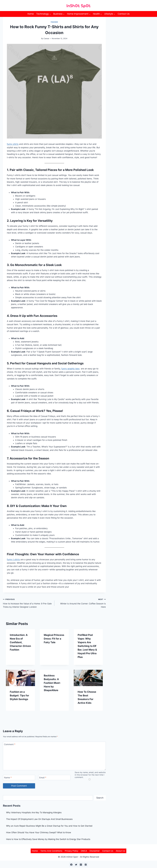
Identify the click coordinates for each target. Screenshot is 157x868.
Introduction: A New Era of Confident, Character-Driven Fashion (20, 642)
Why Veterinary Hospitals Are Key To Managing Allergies (34, 812)
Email (42, 777)
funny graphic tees (70, 368)
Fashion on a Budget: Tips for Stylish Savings (19, 695)
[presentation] (20, 678)
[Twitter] (76, 864)
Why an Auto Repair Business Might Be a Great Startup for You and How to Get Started (49, 826)
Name (8, 777)
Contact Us (124, 13)
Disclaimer (95, 851)
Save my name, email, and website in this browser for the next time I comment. (90, 774)
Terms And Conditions (51, 851)
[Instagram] (81, 864)
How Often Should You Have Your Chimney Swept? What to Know (38, 832)
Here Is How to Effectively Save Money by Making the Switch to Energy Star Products (48, 839)
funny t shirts (13, 559)
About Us (120, 851)
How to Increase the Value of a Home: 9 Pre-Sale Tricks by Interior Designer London (27, 603)
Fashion (54, 22)
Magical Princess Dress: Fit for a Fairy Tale (54, 639)
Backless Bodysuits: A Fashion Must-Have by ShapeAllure (52, 683)
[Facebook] (71, 864)
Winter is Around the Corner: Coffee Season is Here (83, 603)
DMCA (84, 851)
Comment (9, 744)
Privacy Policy (71, 851)
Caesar (46, 38)
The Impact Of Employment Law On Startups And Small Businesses (39, 819)
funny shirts (13, 144)
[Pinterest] (86, 864)
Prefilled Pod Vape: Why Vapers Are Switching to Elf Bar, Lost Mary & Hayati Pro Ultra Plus (87, 646)
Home (30, 13)
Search (100, 797)
